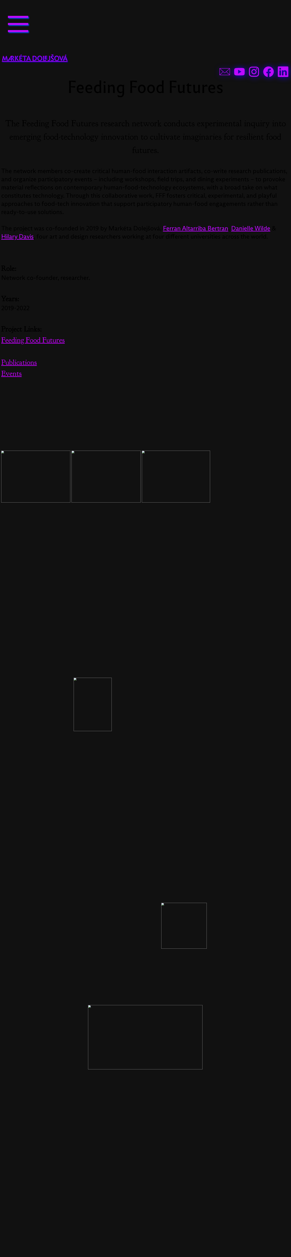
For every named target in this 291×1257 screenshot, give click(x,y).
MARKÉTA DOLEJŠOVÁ (34, 58)
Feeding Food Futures (33, 340)
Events (11, 373)
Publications (19, 362)
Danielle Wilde (250, 228)
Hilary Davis (17, 237)
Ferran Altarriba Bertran (195, 228)
